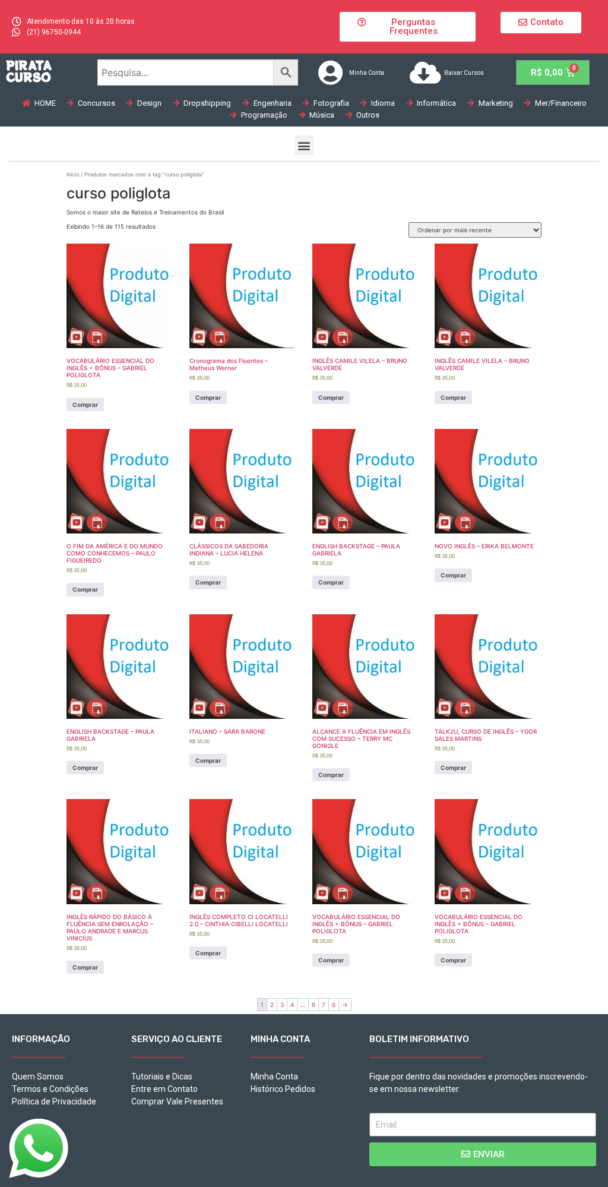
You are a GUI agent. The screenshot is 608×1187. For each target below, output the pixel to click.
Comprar (85, 404)
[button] (408, 27)
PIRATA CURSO (29, 71)
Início (72, 174)
